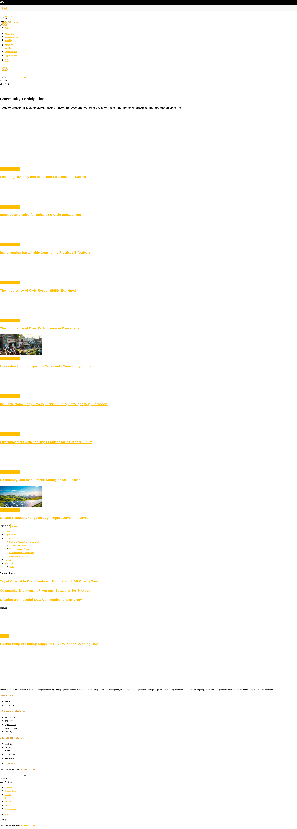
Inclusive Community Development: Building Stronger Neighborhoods (54, 404)
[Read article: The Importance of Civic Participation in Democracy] (148, 308)
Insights (8, 48)
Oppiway (8, 732)
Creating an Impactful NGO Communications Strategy (41, 600)
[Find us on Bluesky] (3, 2)
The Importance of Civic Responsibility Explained (38, 290)
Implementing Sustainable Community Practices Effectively (45, 253)
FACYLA (8, 751)
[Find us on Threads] (5, 2)
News (7, 52)
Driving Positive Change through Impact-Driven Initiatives (44, 518)
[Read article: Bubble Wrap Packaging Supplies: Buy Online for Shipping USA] (148, 623)
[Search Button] (25, 77)
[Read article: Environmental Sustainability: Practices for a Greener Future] (148, 421)
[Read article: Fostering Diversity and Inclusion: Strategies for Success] (148, 156)
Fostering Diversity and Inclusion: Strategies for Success (44, 177)
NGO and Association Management (24, 542)
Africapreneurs (11, 728)
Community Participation (10, 169)
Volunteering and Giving (19, 549)
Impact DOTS (10, 724)
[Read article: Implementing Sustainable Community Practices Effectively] (148, 232)
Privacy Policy (10, 764)
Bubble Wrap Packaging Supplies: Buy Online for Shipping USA (49, 644)
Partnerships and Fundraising (21, 553)
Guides (8, 41)
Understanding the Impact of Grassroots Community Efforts (46, 366)
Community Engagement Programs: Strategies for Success (45, 591)
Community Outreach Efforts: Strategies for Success (40, 480)
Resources (9, 44)
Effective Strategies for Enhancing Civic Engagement (40, 215)
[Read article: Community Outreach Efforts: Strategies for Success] (148, 459)
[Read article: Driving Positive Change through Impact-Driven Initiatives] (148, 497)
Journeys (9, 16)
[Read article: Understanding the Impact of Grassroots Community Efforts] (148, 345)
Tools (11, 567)
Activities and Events (18, 545)
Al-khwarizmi (10, 758)
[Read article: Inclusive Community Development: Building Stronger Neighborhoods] (148, 383)
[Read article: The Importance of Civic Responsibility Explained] (148, 270)
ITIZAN (8, 747)
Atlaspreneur (10, 717)
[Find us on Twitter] (1, 2)
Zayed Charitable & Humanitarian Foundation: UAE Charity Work (49, 581)
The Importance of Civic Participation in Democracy (39, 328)
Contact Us (9, 705)
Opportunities (11, 52)
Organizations (11, 22)
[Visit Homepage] (4, 11)
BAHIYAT (9, 721)
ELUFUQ (8, 744)
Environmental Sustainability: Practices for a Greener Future (46, 442)
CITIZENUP (10, 755)
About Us (8, 702)
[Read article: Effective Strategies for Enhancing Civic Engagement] (148, 194)
